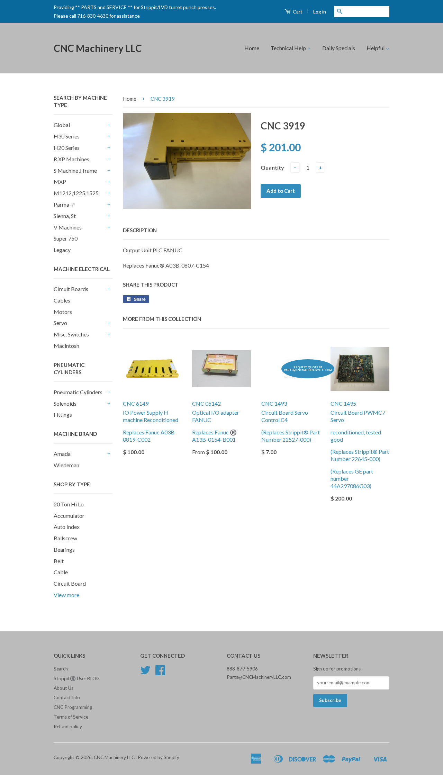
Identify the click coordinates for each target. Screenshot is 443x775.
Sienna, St (65, 216)
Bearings (64, 549)
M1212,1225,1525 (76, 193)
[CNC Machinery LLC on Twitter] (145, 672)
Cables (62, 300)
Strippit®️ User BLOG (77, 678)
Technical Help (289, 48)
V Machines (68, 227)
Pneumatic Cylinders (78, 392)
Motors (63, 311)
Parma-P (64, 204)
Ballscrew (65, 538)
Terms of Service (71, 717)
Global (62, 124)
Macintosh (66, 345)
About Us (63, 688)
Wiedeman (66, 465)
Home (251, 48)
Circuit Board (70, 583)
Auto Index (67, 526)
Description (140, 230)
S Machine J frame (75, 170)
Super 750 (66, 238)
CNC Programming (73, 707)
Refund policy (68, 726)
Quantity (272, 167)
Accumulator (69, 515)
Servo (60, 322)
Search (61, 669)
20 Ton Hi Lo (69, 504)
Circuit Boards (71, 289)
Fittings (63, 414)
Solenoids (65, 403)
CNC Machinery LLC (98, 48)
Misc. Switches (71, 334)
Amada (62, 453)
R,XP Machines (71, 159)
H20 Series (67, 147)
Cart (297, 12)
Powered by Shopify (158, 757)
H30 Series (67, 136)
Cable (61, 572)
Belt (59, 561)
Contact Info (67, 697)
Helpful (376, 48)
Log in (319, 12)
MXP (60, 181)
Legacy (62, 249)
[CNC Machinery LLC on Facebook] (160, 672)
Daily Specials (338, 48)
